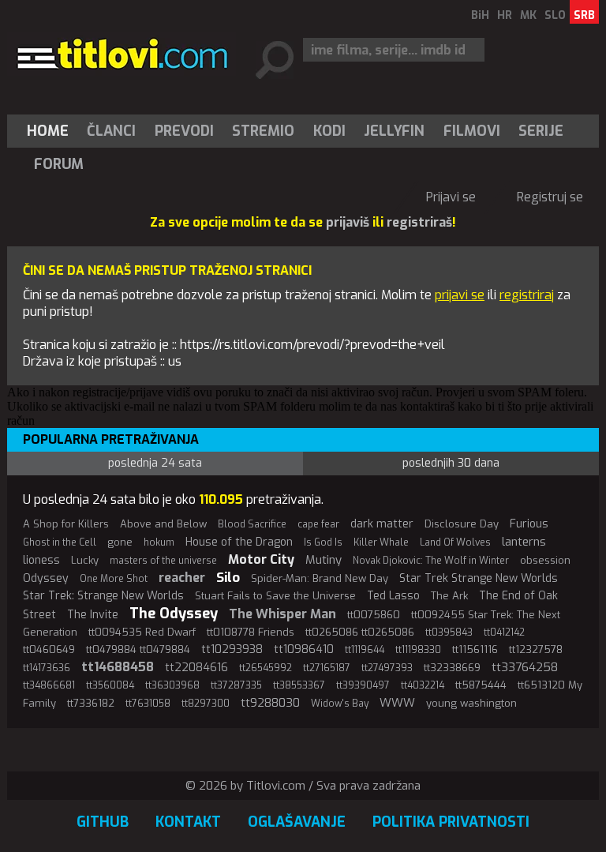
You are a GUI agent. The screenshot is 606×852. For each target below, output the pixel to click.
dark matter (381, 523)
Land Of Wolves (455, 542)
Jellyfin (394, 131)
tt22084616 (196, 667)
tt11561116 (475, 649)
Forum (59, 164)
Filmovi (471, 131)
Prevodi (184, 131)
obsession (545, 560)
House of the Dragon (239, 542)
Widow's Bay (339, 703)
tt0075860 (373, 614)
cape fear (318, 524)
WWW (397, 703)
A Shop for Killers (66, 524)
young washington (471, 703)
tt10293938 (232, 649)
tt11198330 (418, 650)
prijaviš (347, 222)
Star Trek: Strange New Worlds (103, 595)
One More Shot (114, 578)
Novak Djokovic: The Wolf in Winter (431, 560)
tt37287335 (236, 685)
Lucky (85, 560)
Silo (228, 578)
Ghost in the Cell (59, 542)
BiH (480, 15)
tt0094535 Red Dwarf (142, 632)
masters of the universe (163, 560)
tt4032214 (422, 685)
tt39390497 (363, 685)
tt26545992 (265, 668)
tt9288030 (270, 703)
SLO (555, 15)
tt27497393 (387, 668)
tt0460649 (49, 649)
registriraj (526, 295)
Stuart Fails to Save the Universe (275, 595)
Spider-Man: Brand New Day (319, 578)
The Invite (92, 614)
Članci (111, 131)
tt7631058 (147, 703)
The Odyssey (173, 613)
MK (528, 15)
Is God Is (323, 542)
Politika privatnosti (450, 822)
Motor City (261, 559)
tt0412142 (504, 632)
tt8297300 (205, 703)
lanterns (524, 542)
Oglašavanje (297, 822)
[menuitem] (51, 131)
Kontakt (188, 822)
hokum (159, 542)
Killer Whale (381, 542)
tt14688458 (117, 667)
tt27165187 (326, 668)
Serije (540, 131)
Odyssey (46, 578)
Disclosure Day (462, 524)
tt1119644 (364, 650)
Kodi (329, 131)
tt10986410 (304, 649)
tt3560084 (110, 685)
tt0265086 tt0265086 (359, 632)
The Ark (449, 595)
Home (48, 131)
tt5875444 (481, 685)
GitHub (103, 822)
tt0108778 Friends (250, 632)
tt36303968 (172, 685)
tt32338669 (452, 667)
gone (120, 542)
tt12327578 (536, 649)
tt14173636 (46, 668)
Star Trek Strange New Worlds (478, 578)
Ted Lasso (393, 595)
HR (504, 15)
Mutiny (323, 560)
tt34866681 (49, 685)
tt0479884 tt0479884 (138, 649)
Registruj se (550, 197)
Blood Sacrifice (252, 524)
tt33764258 (525, 667)
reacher (182, 577)
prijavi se (459, 295)
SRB (584, 15)
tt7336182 (90, 703)
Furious (529, 523)
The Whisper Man (282, 614)
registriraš (419, 222)
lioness (41, 560)
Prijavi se (451, 197)
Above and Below (163, 524)
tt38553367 (299, 685)
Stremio (263, 131)
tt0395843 (449, 632)
